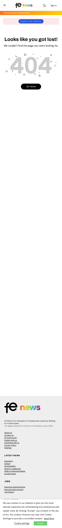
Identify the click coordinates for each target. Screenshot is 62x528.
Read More (49, 518)
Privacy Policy (10, 445)
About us (8, 432)
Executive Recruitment (13, 489)
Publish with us (10, 440)
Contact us (9, 435)
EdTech (7, 463)
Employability (10, 466)
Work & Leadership (12, 469)
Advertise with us (11, 443)
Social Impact (10, 474)
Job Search (9, 492)
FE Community (10, 437)
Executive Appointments (14, 487)
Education (8, 461)
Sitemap (8, 448)
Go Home (31, 86)
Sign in (54, 5)
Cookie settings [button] (21, 523)
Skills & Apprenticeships (14, 471)
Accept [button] (40, 523)
